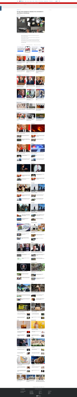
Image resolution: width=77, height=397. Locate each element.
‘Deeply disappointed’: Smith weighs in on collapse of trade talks (26, 155)
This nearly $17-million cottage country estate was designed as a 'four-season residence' (40, 120)
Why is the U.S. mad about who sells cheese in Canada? (21, 380)
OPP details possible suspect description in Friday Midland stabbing (40, 258)
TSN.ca (39, 393)
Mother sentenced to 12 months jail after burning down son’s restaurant (30, 109)
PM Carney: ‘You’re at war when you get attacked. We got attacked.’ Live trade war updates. (21, 62)
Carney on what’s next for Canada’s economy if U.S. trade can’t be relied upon (30, 86)
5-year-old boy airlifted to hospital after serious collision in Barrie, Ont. (23, 292)
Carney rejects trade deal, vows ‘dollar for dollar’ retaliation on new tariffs (30, 62)
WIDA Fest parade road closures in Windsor (22, 271)
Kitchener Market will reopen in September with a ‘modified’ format (40, 218)
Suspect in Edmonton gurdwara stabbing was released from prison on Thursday (30, 381)
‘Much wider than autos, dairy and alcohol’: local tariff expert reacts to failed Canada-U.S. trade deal (37, 252)
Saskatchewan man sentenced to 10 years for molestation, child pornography (25, 219)
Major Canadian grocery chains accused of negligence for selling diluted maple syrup (40, 109)
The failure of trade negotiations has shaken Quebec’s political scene (23, 172)
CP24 (39, 392)
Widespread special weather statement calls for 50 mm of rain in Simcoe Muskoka (40, 255)
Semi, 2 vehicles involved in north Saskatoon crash (25, 234)
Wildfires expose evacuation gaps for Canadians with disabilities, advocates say (37, 133)
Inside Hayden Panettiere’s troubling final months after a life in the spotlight (38, 329)
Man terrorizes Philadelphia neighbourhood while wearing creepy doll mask (29, 99)
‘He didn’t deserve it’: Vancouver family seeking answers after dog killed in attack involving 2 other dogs (40, 381)
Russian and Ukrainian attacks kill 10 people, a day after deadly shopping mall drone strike (38, 292)
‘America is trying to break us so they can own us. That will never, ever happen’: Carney (40, 86)
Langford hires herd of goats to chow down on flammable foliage (36, 272)
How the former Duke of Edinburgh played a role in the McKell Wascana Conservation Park (23, 212)
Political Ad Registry (32, 393)
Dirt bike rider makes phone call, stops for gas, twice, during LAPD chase (40, 99)
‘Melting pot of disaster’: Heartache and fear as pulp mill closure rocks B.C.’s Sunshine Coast (40, 278)
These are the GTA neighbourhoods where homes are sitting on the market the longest (26, 139)
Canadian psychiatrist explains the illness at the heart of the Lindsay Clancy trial (30, 71)
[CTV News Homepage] (21, 1)
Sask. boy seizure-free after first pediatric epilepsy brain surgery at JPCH (25, 238)
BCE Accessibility (22, 392)
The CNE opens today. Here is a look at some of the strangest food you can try (21, 120)
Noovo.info (49, 392)
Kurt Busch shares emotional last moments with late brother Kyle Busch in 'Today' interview (23, 347)
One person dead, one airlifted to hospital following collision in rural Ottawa (37, 152)
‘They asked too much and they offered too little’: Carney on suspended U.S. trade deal (20, 86)
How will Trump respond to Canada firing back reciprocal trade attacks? (21, 98)
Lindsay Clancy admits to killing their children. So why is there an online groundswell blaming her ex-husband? (40, 71)
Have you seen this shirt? (34, 172)
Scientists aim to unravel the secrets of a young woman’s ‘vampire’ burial (21, 109)
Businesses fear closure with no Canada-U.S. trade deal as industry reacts (40, 62)
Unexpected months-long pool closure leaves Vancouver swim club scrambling (26, 295)
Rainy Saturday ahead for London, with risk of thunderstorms (26, 254)
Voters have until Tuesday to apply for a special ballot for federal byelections (23, 311)
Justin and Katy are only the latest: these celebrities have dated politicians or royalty (30, 120)
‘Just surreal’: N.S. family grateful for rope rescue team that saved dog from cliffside (23, 192)
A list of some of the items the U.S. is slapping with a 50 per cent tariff (21, 71)
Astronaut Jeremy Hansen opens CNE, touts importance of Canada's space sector (26, 299)
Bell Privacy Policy (31, 392)
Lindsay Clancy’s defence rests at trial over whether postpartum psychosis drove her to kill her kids (40, 299)
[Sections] (17, 1)
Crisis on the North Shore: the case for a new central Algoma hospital (37, 232)
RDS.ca (49, 393)
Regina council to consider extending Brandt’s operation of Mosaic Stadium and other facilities (26, 215)
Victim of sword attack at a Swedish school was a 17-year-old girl (40, 295)
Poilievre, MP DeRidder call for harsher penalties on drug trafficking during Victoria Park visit (40, 215)
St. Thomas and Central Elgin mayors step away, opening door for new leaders (22, 252)
